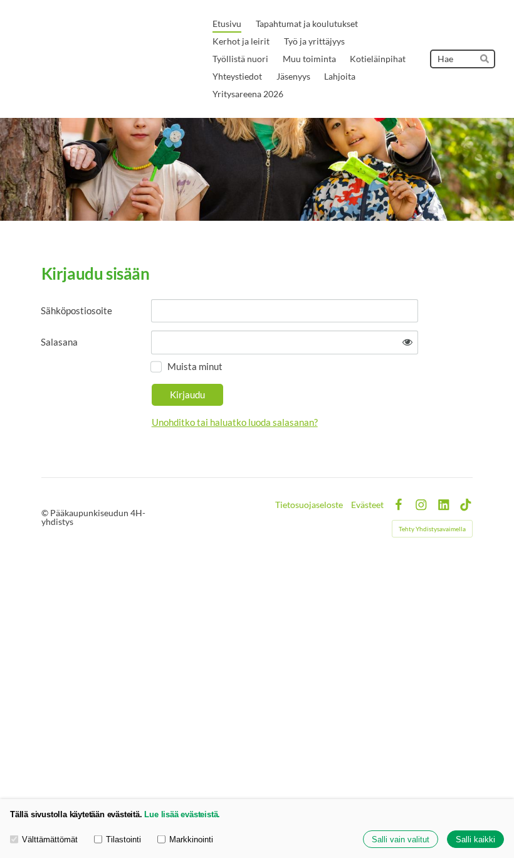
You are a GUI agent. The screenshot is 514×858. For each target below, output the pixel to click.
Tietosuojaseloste (309, 504)
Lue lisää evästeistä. (182, 814)
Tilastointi (123, 839)
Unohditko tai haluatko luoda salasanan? (235, 422)
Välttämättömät (50, 839)
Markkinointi (191, 839)
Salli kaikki (475, 839)
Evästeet (367, 504)
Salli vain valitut (400, 839)
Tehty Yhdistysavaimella (432, 528)
